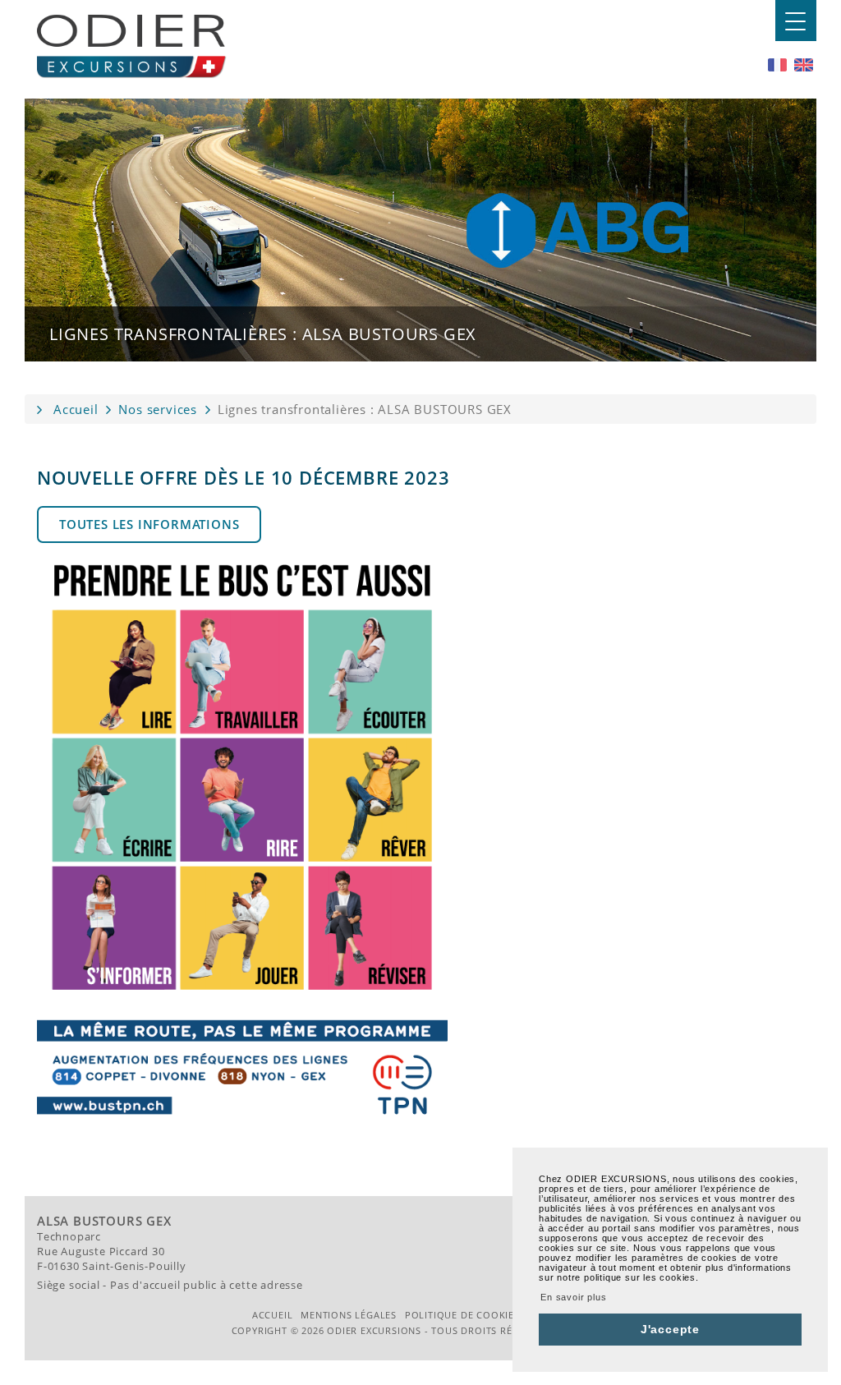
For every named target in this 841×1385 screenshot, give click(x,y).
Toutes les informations (149, 524)
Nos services (157, 409)
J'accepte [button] (670, 1329)
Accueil (76, 409)
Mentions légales (349, 1315)
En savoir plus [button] (573, 1297)
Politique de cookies (462, 1315)
